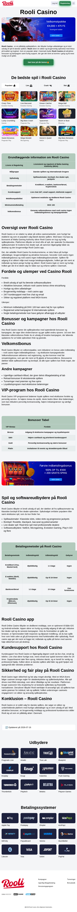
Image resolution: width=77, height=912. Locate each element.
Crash (46, 85)
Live (27, 85)
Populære (8, 85)
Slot (65, 85)
